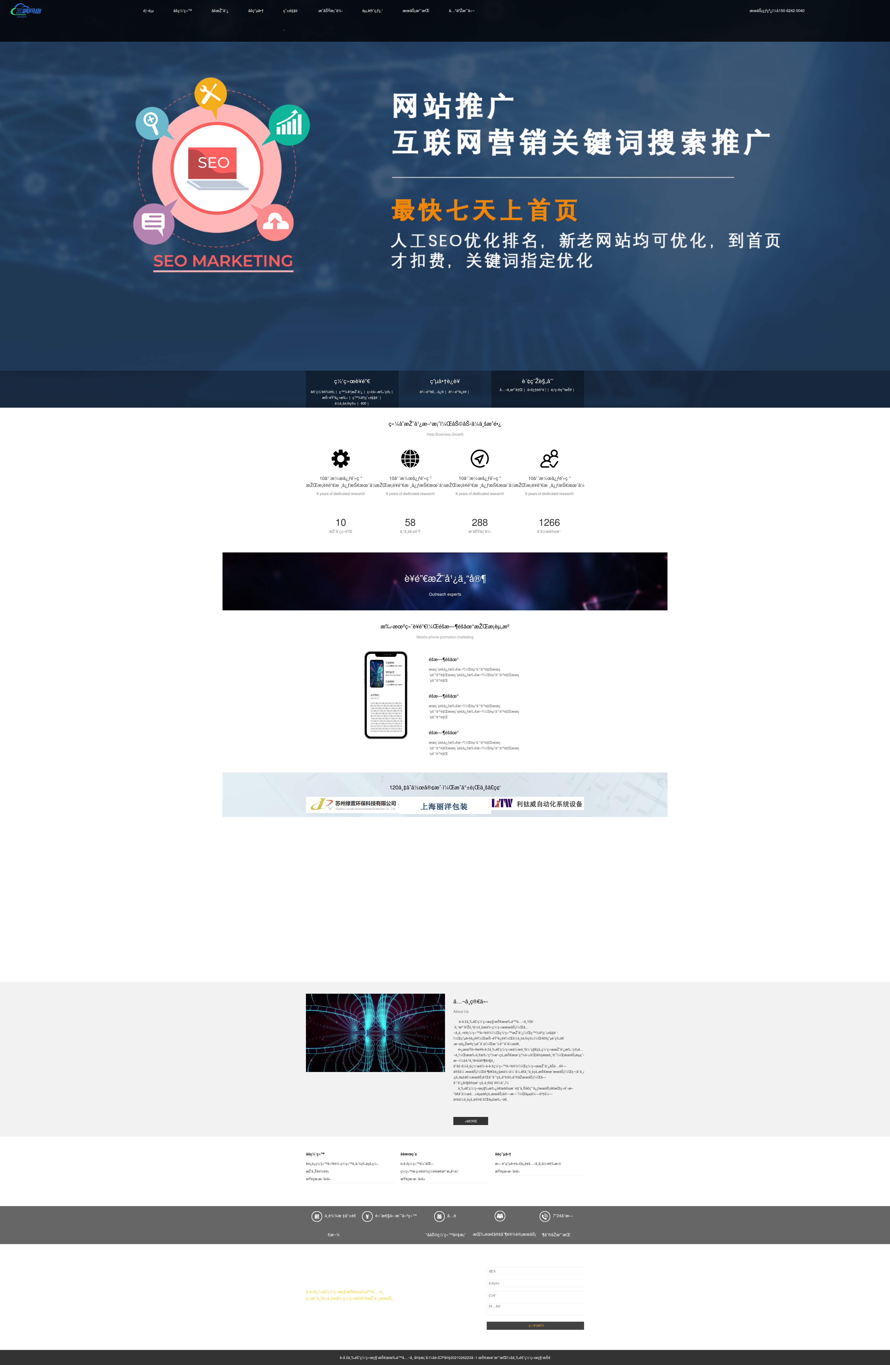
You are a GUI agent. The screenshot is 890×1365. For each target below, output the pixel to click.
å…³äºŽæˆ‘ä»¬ (461, 10)
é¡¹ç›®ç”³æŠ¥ (561, 389)
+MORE (470, 1121)
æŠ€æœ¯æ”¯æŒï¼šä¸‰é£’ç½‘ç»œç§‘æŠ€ (514, 1357)
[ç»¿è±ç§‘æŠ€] (352, 805)
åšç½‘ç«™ (182, 10)
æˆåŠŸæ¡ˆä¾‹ (330, 10)
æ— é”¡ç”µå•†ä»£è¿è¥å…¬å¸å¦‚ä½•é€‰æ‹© (528, 1163)
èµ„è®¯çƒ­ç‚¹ (372, 10)
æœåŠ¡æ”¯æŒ (416, 10)
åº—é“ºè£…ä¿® (432, 391)
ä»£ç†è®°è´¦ (536, 389)
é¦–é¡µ (148, 10)
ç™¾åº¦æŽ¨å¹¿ (350, 391)
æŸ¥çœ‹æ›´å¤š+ (318, 1178)
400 (363, 403)
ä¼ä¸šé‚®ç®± (345, 403)
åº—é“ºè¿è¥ (457, 391)
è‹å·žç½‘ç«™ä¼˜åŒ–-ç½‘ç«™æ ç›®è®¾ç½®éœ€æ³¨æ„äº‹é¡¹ (429, 1167)
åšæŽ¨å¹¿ (220, 10)
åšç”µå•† (256, 10)
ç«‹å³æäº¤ (536, 1325)
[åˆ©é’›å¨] (537, 803)
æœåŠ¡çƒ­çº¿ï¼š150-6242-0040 (777, 10)
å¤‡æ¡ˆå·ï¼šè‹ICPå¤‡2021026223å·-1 (445, 1357)
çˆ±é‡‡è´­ (290, 20)
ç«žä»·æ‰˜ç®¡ (378, 391)
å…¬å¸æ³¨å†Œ (511, 389)
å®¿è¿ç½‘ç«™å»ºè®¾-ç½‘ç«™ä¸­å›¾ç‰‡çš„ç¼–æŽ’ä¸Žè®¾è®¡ (342, 1167)
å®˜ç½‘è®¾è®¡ (322, 391)
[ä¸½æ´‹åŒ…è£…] (445, 805)
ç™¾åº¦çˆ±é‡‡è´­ (365, 397)
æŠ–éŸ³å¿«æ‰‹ (335, 397)
